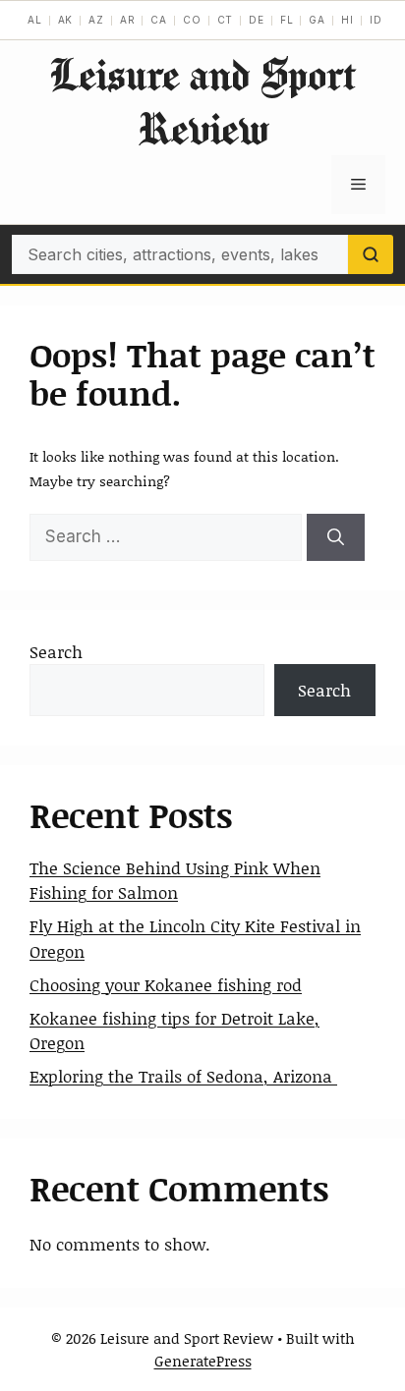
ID (376, 20)
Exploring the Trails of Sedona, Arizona (183, 1075)
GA (317, 20)
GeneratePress (203, 1360)
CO (192, 20)
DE (256, 20)
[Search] (370, 254)
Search (56, 651)
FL (287, 20)
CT (225, 20)
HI (347, 20)
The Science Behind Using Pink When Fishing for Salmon (174, 880)
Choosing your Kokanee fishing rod (165, 984)
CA (158, 20)
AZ (96, 20)
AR (128, 20)
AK (66, 20)
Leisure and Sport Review (202, 101)
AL (35, 20)
